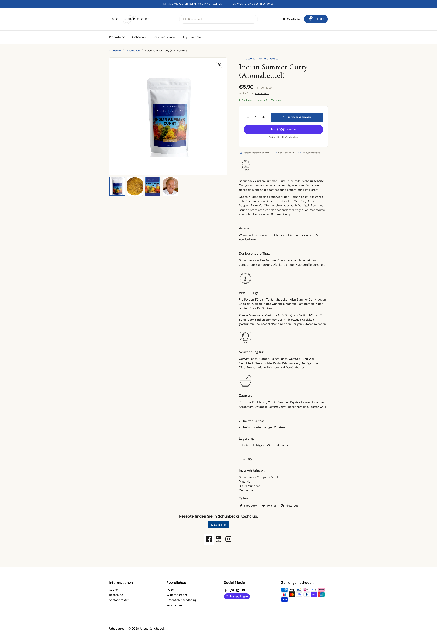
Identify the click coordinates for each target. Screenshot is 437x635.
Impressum (174, 605)
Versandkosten (262, 93)
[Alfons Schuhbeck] (130, 19)
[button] (316, 19)
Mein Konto (293, 19)
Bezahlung (116, 595)
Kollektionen (132, 50)
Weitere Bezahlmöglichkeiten (283, 137)
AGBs (170, 589)
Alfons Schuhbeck (152, 628)
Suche (113, 589)
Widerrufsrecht (177, 595)
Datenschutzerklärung (181, 600)
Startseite (115, 50)
